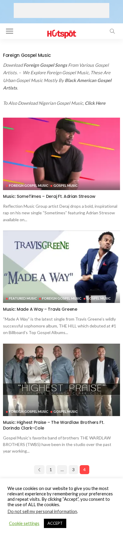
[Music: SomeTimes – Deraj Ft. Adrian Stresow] (61, 154)
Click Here (95, 103)
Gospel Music (65, 185)
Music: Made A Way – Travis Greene (40, 309)
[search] (112, 31)
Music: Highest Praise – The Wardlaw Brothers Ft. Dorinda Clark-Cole (53, 425)
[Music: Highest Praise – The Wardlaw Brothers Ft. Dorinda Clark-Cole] (61, 380)
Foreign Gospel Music (28, 185)
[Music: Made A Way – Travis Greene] (61, 266)
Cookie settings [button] (24, 523)
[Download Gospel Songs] (61, 30)
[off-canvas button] (9, 31)
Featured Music (23, 298)
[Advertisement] (61, 10)
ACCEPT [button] (55, 523)
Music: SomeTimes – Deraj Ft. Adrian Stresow (49, 196)
